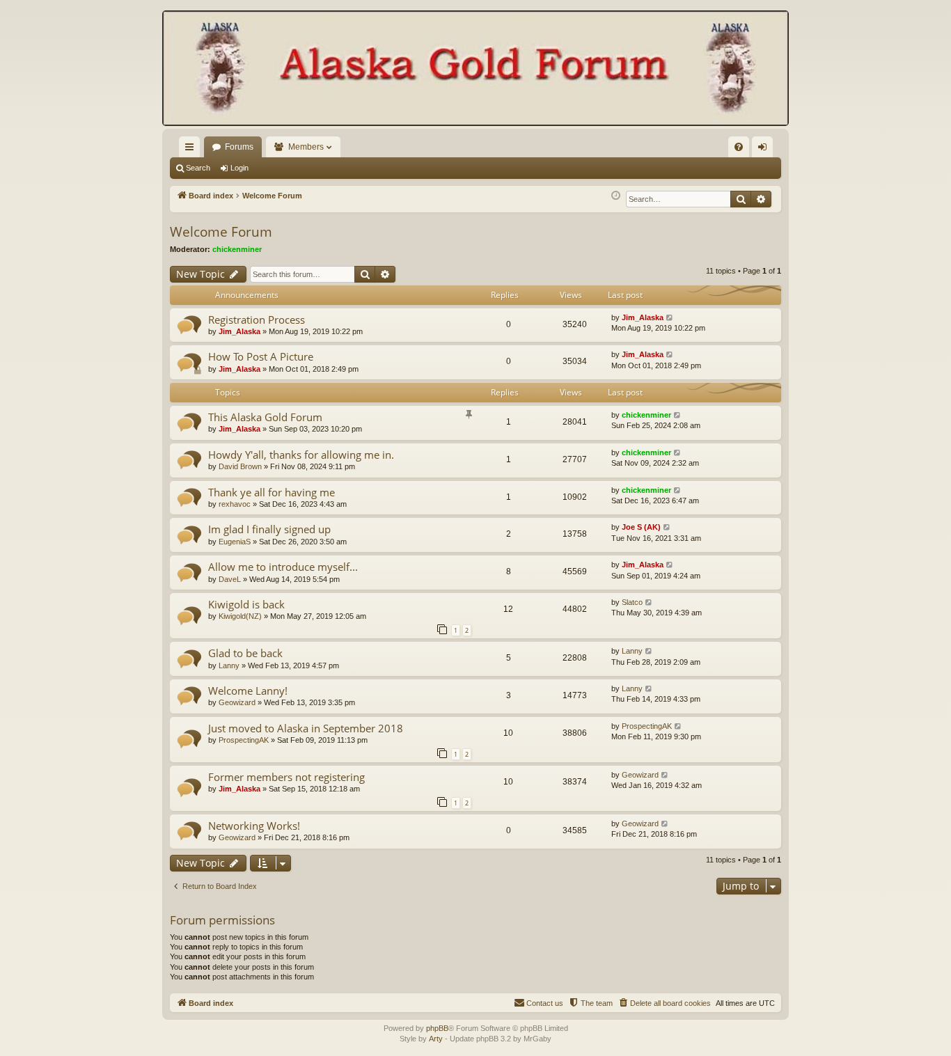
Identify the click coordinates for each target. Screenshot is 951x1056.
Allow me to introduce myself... (283, 567)
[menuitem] (738, 146)
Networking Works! (254, 826)
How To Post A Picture (260, 356)
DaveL (230, 579)
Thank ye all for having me (271, 492)
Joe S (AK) (641, 527)
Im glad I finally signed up (269, 529)
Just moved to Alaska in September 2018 (305, 728)
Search (198, 168)
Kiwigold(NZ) (240, 616)
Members (306, 147)
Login (239, 168)
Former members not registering (286, 777)
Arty (436, 1038)
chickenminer (237, 249)
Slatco (632, 602)
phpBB (437, 1028)
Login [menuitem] (765, 149)
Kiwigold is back (246, 604)
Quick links (192, 149)
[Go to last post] (670, 318)
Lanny (229, 665)
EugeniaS (235, 541)
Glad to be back (245, 653)
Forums (239, 147)
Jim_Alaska (239, 331)
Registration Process (256, 319)
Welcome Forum (221, 232)
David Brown (240, 466)
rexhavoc (235, 504)
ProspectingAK (244, 740)
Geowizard (237, 702)
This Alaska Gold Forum (265, 417)
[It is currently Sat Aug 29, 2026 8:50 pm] (615, 196)
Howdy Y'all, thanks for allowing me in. (301, 455)
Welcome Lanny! (248, 691)
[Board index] (475, 69)
